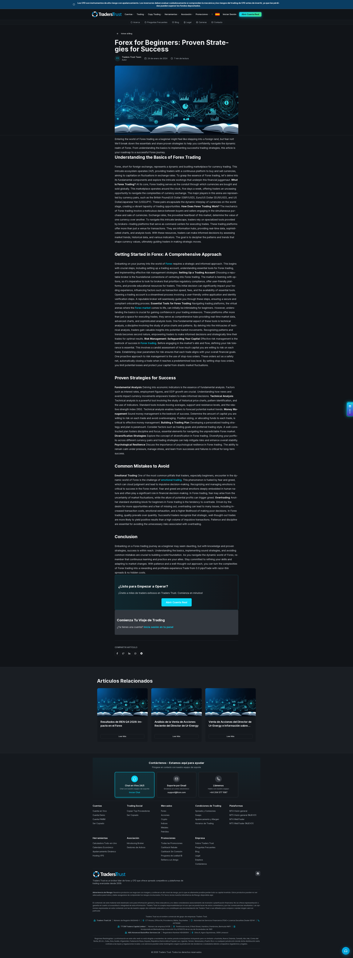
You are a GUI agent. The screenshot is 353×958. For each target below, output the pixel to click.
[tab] (135, 22)
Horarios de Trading (204, 823)
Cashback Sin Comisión (171, 851)
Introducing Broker (135, 843)
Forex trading (148, 343)
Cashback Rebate (169, 847)
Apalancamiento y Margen (207, 819)
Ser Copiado (98, 823)
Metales (164, 827)
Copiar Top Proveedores (138, 811)
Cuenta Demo (99, 815)
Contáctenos (201, 864)
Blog (197, 851)
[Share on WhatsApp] (135, 653)
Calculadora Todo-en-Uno (105, 843)
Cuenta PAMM (99, 819)
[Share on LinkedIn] (129, 653)
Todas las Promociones (171, 843)
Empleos (199, 860)
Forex (169, 263)
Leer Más (122, 736)
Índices (164, 823)
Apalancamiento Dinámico (104, 851)
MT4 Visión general (238, 811)
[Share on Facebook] (117, 653)
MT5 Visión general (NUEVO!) (242, 815)
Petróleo (165, 831)
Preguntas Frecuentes (205, 847)
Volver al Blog (126, 34)
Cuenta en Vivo (100, 811)
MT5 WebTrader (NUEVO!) (241, 823)
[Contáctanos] (346, 951)
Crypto (164, 819)
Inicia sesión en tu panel (158, 627)
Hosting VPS (98, 855)
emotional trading (171, 479)
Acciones (165, 815)
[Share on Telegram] (141, 653)
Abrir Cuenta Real (176, 602)
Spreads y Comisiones (205, 811)
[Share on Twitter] (123, 653)
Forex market (143, 307)
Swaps (198, 815)
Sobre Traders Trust (204, 843)
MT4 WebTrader (236, 819)
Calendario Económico (103, 847)
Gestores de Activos (136, 847)
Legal (197, 855)
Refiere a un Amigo (169, 860)
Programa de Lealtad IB (171, 855)
